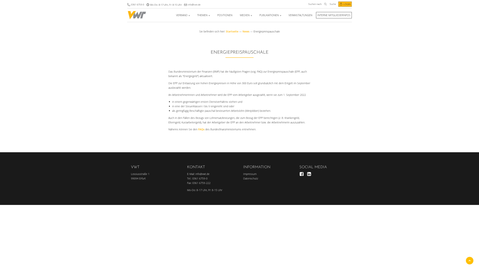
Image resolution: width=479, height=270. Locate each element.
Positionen (224, 15)
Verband (181, 15)
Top (469, 260)
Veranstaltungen (300, 15)
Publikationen (269, 15)
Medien (245, 15)
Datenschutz (250, 178)
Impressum (250, 174)
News (245, 31)
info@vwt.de (194, 4)
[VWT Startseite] (137, 15)
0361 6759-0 (137, 4)
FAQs (201, 129)
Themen (202, 15)
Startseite (232, 31)
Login (346, 4)
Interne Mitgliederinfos (333, 15)
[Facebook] (301, 174)
